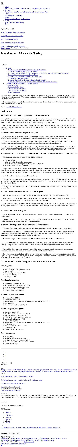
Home (2, 48)
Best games (8, 68)
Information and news (66, 371)
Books (37, 8)
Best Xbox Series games (15, 87)
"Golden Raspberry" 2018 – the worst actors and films (17, 376)
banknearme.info (29, 442)
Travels (7, 17)
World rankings (9, 8)
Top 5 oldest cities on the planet (10, 387)
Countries (13, 19)
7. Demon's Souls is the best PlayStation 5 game (22, 71)
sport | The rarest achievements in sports (13, 32)
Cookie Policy (21, 443)
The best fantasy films (7, 427)
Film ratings (8, 15)
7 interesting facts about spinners (10, 390)
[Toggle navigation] (2, 3)
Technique (8, 10)
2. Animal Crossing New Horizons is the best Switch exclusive (27, 80)
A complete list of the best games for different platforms (21, 83)
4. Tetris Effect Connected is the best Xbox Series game (25, 76)
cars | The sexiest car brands (9, 39)
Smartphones (40, 12)
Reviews (47, 8)
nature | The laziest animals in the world (13, 46)
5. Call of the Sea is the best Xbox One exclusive (23, 75)
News (6, 24)
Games (33, 8)
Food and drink (25, 19)
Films (13, 15)
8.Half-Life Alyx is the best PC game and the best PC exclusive (27, 70)
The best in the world (20, 8)
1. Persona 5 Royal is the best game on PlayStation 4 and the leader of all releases (32, 82)
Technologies (9, 12)
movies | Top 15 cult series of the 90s (12, 36)
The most (8, 370)
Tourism (7, 19)
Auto (28, 8)
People (7, 20)
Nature (18, 19)
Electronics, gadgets (30, 12)
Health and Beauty (18, 22)
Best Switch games (14, 92)
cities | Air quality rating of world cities (12, 42)
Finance (41, 8)
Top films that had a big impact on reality (26, 427)
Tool (46, 12)
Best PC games (13, 85)
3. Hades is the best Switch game (18, 78)
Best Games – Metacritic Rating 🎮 (50, 427)
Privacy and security (11, 443)
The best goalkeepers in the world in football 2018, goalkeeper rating (21, 380)
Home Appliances (18, 12)
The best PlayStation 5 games (17, 90)
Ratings (7, 7)
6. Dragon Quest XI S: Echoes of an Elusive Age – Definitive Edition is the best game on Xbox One (38, 73)
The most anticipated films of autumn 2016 (13, 383)
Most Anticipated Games (14, 107)
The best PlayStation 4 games (17, 88)
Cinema (7, 13)
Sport (10, 22)
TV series (19, 15)
